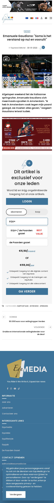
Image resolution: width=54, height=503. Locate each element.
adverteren (7, 408)
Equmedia (7, 427)
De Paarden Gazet (11, 450)
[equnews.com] (27, 18)
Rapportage (23, 306)
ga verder (27, 291)
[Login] (41, 18)
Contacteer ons (9, 413)
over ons (6, 402)
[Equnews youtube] (15, 388)
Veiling (27, 32)
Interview (34, 306)
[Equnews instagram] (11, 388)
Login (27, 201)
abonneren (16, 211)
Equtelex (6, 433)
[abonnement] (46, 18)
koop (37, 211)
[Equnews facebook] (7, 388)
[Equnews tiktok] (19, 388)
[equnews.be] (32, 18)
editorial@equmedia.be (14, 463)
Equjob (5, 444)
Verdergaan (16, 494)
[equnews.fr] (37, 18)
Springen (44, 306)
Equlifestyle (7, 438)
